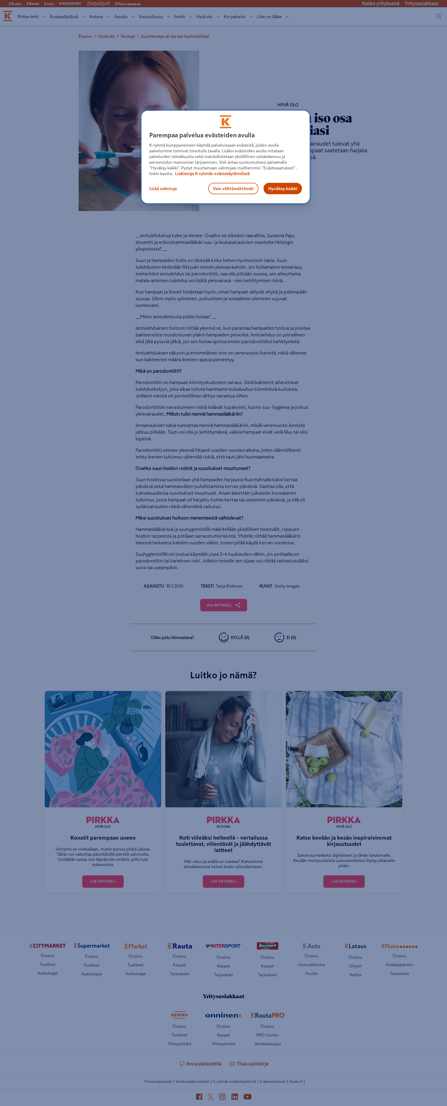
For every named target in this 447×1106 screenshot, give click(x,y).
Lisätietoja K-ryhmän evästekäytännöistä (212, 173)
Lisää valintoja (163, 188)
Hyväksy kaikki (282, 188)
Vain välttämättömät (233, 188)
